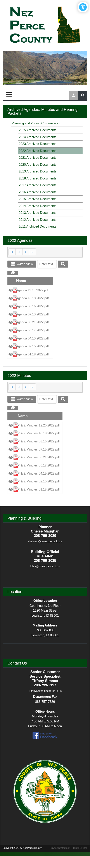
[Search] (63, 264)
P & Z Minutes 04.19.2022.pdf (38, 473)
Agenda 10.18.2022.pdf (32, 298)
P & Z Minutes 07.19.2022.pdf (38, 449)
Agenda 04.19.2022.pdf (32, 338)
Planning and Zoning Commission (35, 123)
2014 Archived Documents (38, 206)
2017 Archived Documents (38, 185)
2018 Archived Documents (38, 178)
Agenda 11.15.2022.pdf (32, 290)
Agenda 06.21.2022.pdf (32, 322)
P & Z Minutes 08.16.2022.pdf (38, 441)
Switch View (24, 264)
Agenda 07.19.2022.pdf (32, 314)
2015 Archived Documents (38, 199)
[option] (30, 290)
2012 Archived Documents (38, 219)
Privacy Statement (60, 848)
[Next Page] (25, 251)
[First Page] (12, 251)
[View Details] (11, 290)
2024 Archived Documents (38, 137)
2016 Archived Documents (38, 192)
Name (21, 281)
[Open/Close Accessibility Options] (83, 7)
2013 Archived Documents (38, 212)
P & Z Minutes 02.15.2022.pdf (38, 481)
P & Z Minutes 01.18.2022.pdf (38, 489)
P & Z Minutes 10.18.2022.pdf (38, 433)
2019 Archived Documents (38, 171)
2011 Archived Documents (37, 226)
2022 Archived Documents (38, 151)
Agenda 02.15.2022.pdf (32, 346)
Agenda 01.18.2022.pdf (32, 354)
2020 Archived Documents (38, 164)
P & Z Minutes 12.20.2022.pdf (38, 425)
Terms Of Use (80, 848)
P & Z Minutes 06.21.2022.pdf (38, 457)
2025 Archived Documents (38, 130)
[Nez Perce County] (45, 25)
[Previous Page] (18, 251)
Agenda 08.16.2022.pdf (32, 306)
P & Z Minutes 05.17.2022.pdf (38, 465)
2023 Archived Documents (38, 144)
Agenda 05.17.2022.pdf (32, 330)
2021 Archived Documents (38, 157)
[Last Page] (32, 251)
